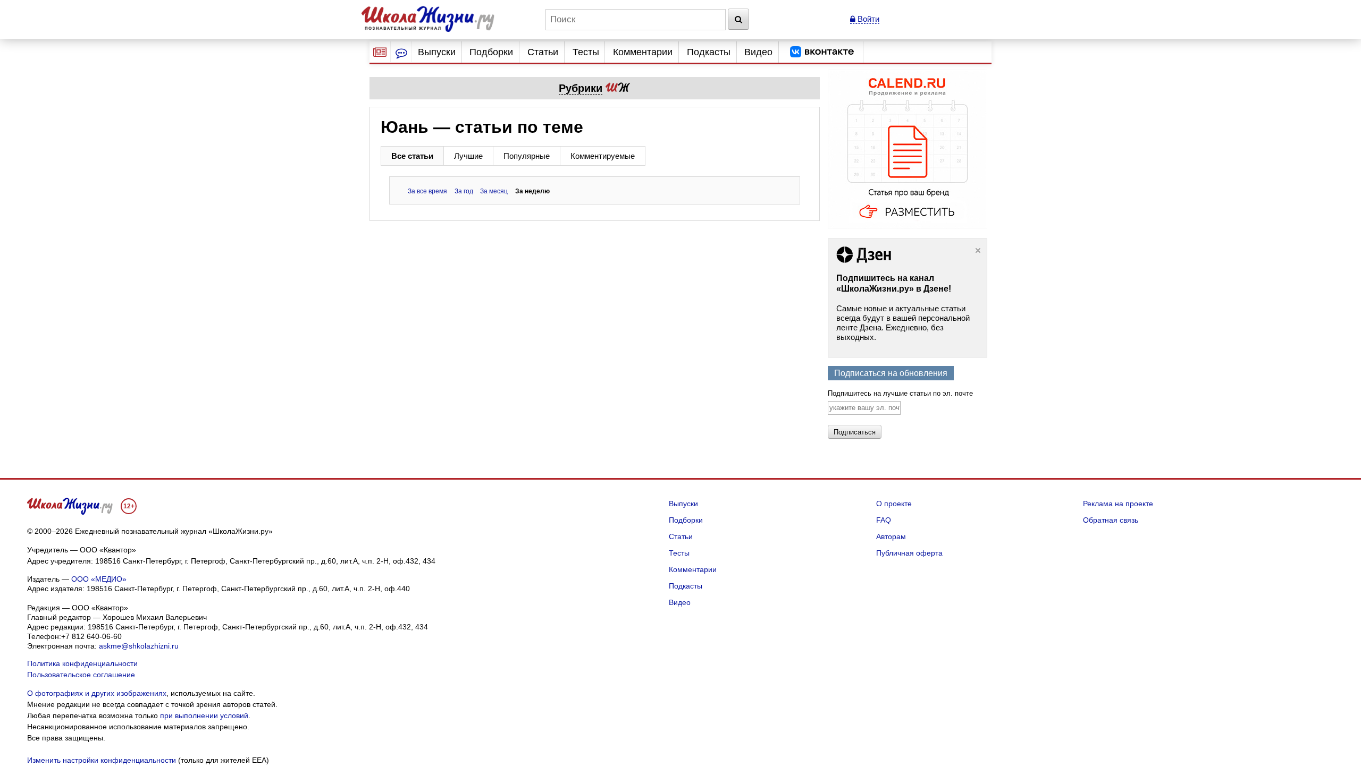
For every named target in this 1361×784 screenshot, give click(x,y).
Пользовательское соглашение (81, 674)
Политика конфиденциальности (82, 663)
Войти (867, 18)
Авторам (891, 536)
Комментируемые (602, 155)
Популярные (526, 155)
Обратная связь (1110, 520)
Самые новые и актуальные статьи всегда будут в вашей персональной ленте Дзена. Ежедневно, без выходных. (903, 323)
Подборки (491, 52)
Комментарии (643, 52)
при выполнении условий (204, 715)
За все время (427, 191)
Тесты (586, 52)
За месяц (494, 191)
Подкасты (708, 52)
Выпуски (437, 52)
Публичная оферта (909, 553)
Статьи (542, 52)
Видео (758, 52)
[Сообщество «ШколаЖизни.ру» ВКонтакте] (822, 52)
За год (464, 191)
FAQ (883, 520)
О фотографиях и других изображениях (96, 693)
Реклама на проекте (1118, 503)
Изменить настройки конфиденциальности (101, 760)
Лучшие (468, 155)
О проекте (894, 503)
